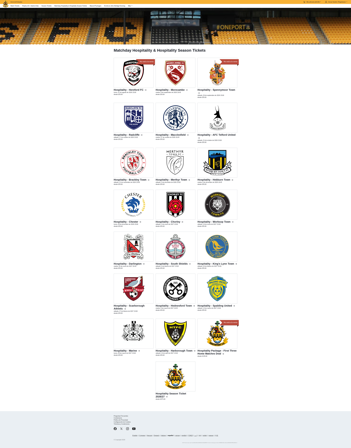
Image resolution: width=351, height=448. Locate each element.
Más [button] (129, 6)
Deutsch (156, 435)
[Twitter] (121, 428)
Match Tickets (15, 6)
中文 (216, 435)
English (134, 435)
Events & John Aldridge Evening (114, 6)
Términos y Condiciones (122, 424)
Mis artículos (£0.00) (313, 2)
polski (205, 435)
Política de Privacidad (121, 420)
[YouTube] (134, 429)
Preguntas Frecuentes (121, 416)
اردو (196, 435)
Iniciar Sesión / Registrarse (337, 2)
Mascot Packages (95, 6)
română (184, 435)
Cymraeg (142, 435)
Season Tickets (46, 6)
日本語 (190, 435)
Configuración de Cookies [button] (122, 422)
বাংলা (200, 435)
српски (177, 435)
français (149, 435)
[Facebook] (115, 428)
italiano (163, 435)
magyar (211, 435)
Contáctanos (118, 418)
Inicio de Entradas (16, 2)
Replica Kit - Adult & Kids (30, 6)
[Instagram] (127, 428)
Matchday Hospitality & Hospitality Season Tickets (70, 6)
